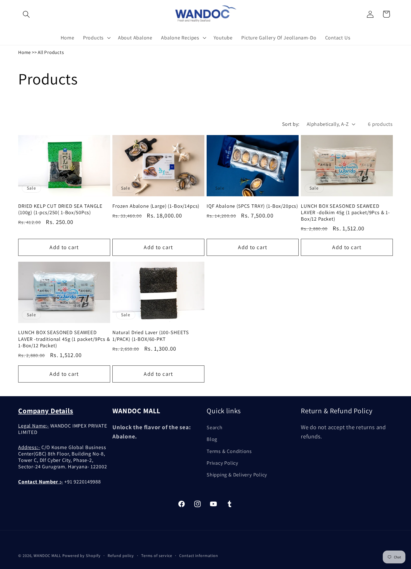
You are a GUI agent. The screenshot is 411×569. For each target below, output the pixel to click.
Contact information (198, 555)
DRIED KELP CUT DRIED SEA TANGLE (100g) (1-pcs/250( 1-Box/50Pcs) (60, 209)
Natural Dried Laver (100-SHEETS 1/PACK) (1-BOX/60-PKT (150, 335)
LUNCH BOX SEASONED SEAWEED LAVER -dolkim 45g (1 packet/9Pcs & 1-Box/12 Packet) (345, 212)
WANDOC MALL (47, 555)
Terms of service (156, 555)
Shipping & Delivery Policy (237, 474)
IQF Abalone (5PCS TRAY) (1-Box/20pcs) (252, 206)
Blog (212, 439)
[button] (26, 14)
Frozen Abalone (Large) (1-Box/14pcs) (155, 206)
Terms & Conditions (229, 451)
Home (24, 52)
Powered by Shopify (81, 555)
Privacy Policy (222, 462)
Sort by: (290, 124)
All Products (51, 52)
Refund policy (121, 555)
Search (215, 427)
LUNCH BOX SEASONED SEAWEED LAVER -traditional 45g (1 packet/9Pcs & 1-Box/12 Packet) (64, 339)
